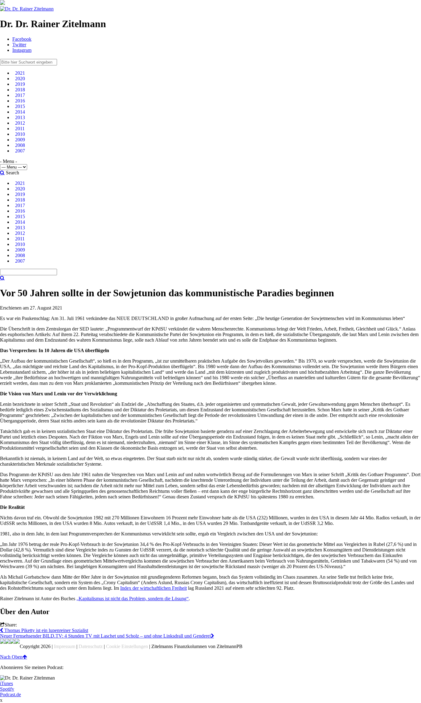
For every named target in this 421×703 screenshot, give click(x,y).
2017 (20, 95)
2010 (20, 134)
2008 (20, 145)
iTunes (6, 683)
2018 (20, 89)
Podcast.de (10, 694)
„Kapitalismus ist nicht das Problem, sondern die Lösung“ (132, 598)
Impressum (64, 646)
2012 (20, 123)
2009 (20, 139)
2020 (20, 78)
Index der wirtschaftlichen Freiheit (153, 588)
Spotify (7, 689)
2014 (20, 111)
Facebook (21, 39)
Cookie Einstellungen (127, 646)
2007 (20, 150)
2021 (20, 73)
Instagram (21, 50)
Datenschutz (91, 646)
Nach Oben (11, 656)
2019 (20, 84)
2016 (20, 100)
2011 (20, 128)
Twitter (19, 44)
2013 (20, 117)
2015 (20, 106)
